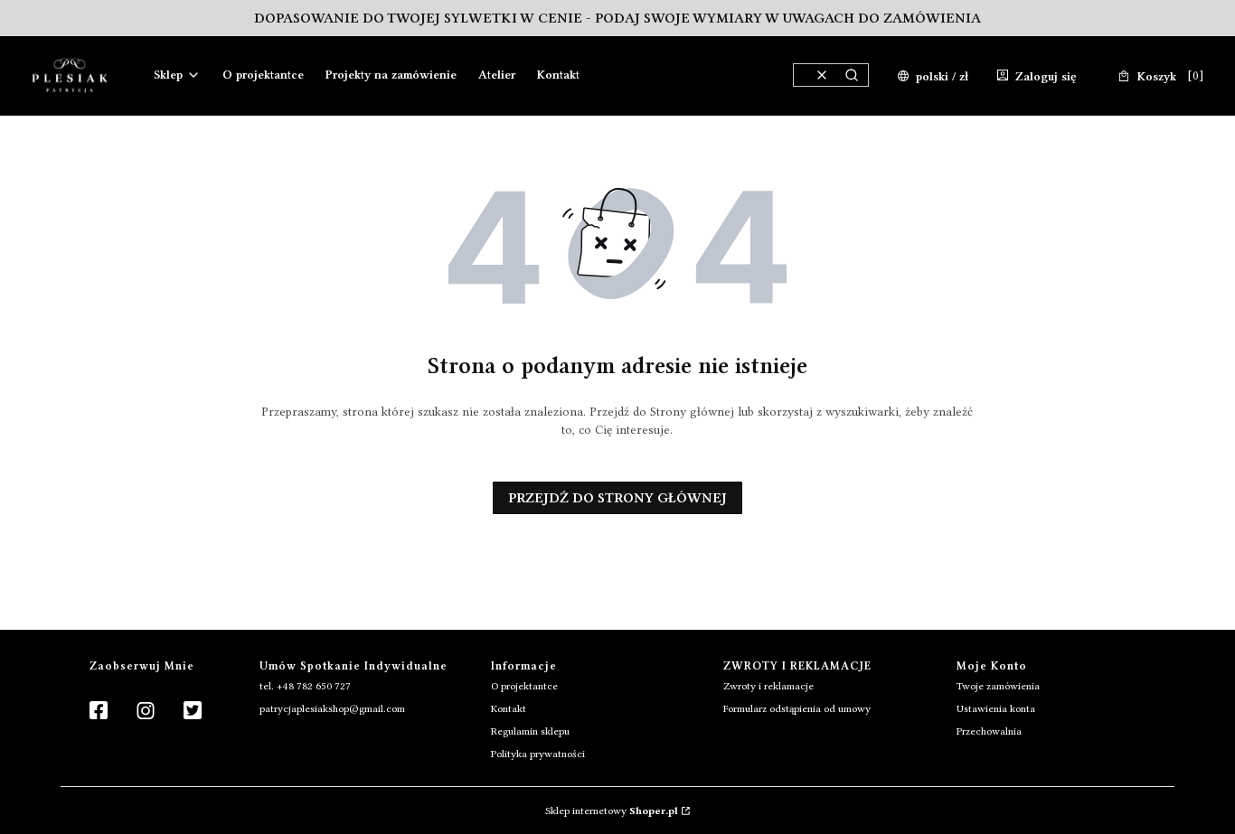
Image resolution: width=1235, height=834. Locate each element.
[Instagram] (146, 711)
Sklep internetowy (611, 810)
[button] (851, 75)
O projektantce (524, 685)
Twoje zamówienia (998, 685)
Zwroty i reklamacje (768, 685)
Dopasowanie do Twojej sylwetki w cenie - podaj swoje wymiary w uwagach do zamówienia (617, 18)
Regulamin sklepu (530, 731)
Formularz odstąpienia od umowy (797, 708)
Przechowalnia (989, 731)
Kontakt (508, 708)
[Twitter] (193, 711)
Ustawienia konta (996, 708)
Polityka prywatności (538, 753)
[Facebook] (99, 711)
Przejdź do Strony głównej (617, 498)
